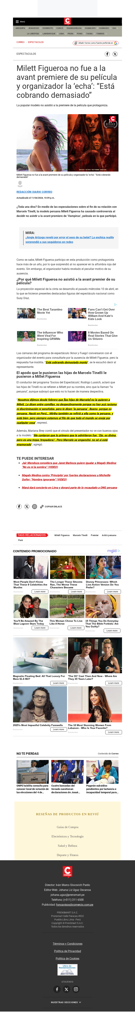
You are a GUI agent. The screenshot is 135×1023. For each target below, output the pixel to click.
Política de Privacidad (67, 951)
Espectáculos (26, 53)
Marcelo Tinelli (80, 535)
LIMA (61, 34)
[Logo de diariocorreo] (67, 22)
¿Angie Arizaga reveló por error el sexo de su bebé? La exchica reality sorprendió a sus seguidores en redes (69, 240)
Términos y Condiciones (67, 943)
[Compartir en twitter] (115, 54)
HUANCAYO (90, 28)
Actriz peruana (109, 535)
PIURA (70, 34)
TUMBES (100, 34)
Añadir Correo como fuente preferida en (95, 43)
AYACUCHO (34, 28)
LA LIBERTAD (33, 34)
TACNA (89, 34)
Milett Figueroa (61, 535)
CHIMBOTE (48, 28)
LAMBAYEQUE (49, 34)
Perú (20, 540)
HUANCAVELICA (74, 28)
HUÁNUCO (104, 28)
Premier (94, 535)
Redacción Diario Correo (34, 192)
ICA (114, 28)
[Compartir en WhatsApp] (34, 506)
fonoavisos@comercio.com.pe (74, 904)
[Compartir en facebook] (107, 54)
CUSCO (59, 28)
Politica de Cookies (67, 958)
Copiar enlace (53, 506)
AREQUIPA (20, 28)
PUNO (79, 34)
